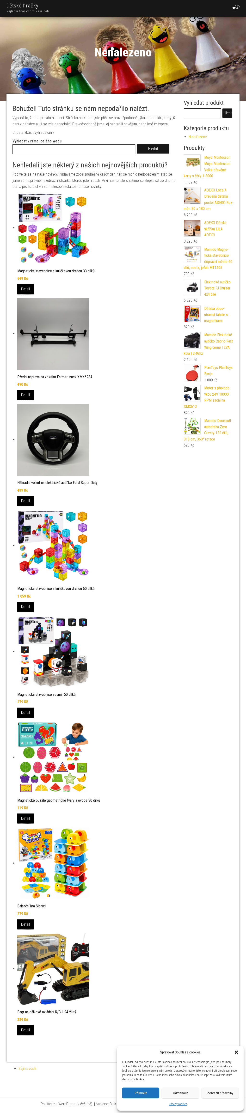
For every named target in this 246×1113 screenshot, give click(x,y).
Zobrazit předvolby (220, 1093)
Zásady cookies (178, 1104)
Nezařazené (198, 137)
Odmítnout (180, 1093)
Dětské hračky (22, 6)
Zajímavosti (27, 1068)
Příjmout (141, 1093)
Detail (25, 289)
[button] (236, 1052)
